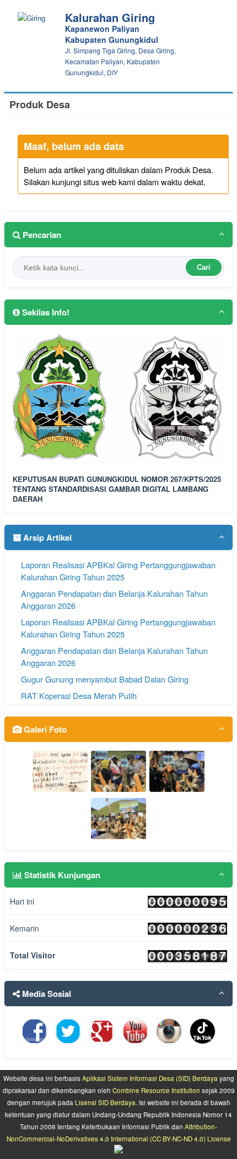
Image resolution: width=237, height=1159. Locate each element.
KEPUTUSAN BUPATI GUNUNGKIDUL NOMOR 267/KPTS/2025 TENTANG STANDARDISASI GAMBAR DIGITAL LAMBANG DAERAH (117, 489)
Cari (204, 267)
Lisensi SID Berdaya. (106, 1102)
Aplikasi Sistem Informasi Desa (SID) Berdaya (150, 1078)
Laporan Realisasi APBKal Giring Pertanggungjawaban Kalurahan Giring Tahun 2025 (118, 571)
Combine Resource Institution (156, 1090)
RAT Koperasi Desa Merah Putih (79, 695)
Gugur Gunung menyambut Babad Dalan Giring (104, 679)
